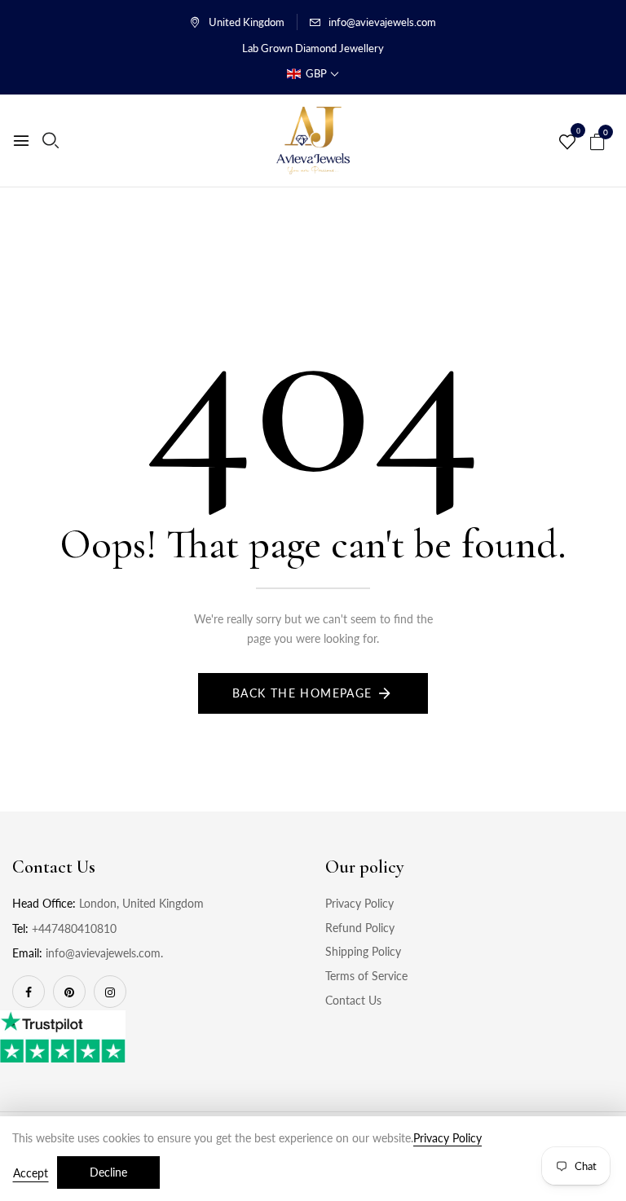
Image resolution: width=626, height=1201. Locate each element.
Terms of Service (366, 976)
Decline (108, 1172)
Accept (30, 1173)
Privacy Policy (359, 903)
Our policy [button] (364, 866)
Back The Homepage (302, 693)
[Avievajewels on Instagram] (110, 991)
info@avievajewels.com (382, 22)
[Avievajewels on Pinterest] (69, 991)
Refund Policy (360, 928)
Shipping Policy (363, 951)
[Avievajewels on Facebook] (28, 991)
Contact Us (353, 1000)
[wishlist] (567, 142)
